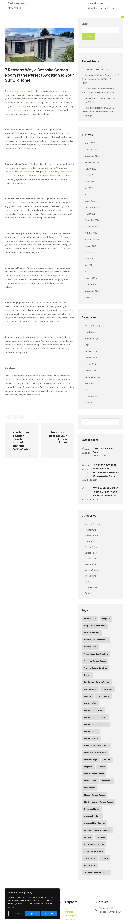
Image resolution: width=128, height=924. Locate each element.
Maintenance (91, 370)
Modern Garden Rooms (94, 795)
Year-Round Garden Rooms (96, 872)
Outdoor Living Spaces (94, 823)
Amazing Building (92, 325)
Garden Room (91, 357)
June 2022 (89, 297)
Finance (88, 344)
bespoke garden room (17, 91)
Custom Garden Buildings (95, 668)
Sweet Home (90, 383)
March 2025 (90, 201)
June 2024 (89, 258)
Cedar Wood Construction (96, 654)
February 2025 (91, 207)
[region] (32, 903)
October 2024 (91, 233)
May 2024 (89, 265)
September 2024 (92, 239)
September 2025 (92, 162)
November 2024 (92, 226)
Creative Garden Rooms (95, 661)
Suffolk (105, 858)
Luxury (102, 766)
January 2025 (91, 213)
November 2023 (92, 291)
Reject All (33, 913)
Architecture (90, 332)
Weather (89, 402)
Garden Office (91, 351)
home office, (24, 171)
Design (87, 675)
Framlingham (103, 696)
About (68, 908)
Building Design (91, 338)
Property (101, 837)
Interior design (90, 759)
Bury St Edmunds (91, 632)
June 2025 (89, 181)
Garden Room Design (93, 710)
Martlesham (89, 788)
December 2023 (92, 284)
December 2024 (92, 220)
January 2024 (91, 278)
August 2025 (90, 168)
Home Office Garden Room (96, 745)
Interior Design (91, 364)
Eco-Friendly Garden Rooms (96, 682)
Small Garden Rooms (93, 851)
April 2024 (89, 271)
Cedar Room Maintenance (96, 640)
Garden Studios (91, 738)
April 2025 (89, 194)
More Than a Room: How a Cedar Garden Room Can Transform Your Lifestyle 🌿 (98, 111)
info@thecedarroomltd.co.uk (101, 8)
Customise (16, 913)
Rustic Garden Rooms (94, 844)
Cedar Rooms (90, 647)
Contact (69, 911)
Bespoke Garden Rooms (94, 625)
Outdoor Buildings (92, 816)
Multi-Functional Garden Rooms (98, 802)
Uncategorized (91, 396)
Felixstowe (107, 689)
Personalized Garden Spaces (97, 830)
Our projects (71, 915)
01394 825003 (14, 8)
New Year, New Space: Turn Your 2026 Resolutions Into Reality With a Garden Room (100, 79)
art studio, (45, 171)
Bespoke (106, 618)
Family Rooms (90, 689)
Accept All (49, 913)
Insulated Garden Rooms (95, 752)
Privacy (87, 837)
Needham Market (92, 809)
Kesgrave (88, 766)
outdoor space (19, 106)
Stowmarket (90, 858)
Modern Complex (92, 377)
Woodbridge (89, 865)
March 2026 (90, 143)
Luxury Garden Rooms (94, 773)
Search (85, 23)
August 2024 (90, 246)
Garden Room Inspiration (95, 717)
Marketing (107, 781)
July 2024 (89, 252)
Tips (87, 389)
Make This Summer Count (96, 69)
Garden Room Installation (95, 724)
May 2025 (89, 188)
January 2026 (91, 149)
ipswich (107, 759)
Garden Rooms (91, 731)
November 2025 (92, 156)
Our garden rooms (73, 919)
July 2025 (89, 175)
